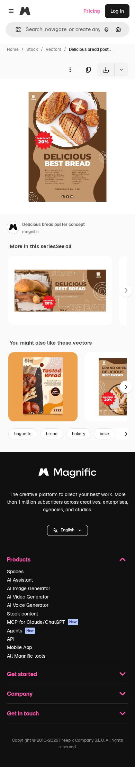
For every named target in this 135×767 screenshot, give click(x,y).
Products (18, 559)
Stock (32, 49)
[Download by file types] (121, 69)
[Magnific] (67, 473)
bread (51, 434)
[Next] (126, 290)
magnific (30, 232)
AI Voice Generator (27, 605)
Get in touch (23, 713)
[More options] (70, 69)
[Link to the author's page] (13, 228)
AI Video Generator (28, 597)
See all (63, 246)
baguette (23, 434)
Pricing (91, 11)
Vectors (53, 49)
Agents (20, 631)
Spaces (15, 571)
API (11, 639)
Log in (117, 11)
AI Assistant (20, 580)
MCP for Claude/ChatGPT (42, 622)
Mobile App (19, 647)
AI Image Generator (28, 588)
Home (13, 49)
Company (20, 693)
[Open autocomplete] (15, 29)
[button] (67, 530)
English (67, 530)
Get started (22, 673)
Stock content (22, 614)
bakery (78, 434)
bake (104, 434)
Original (44, 92)
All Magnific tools (26, 656)
